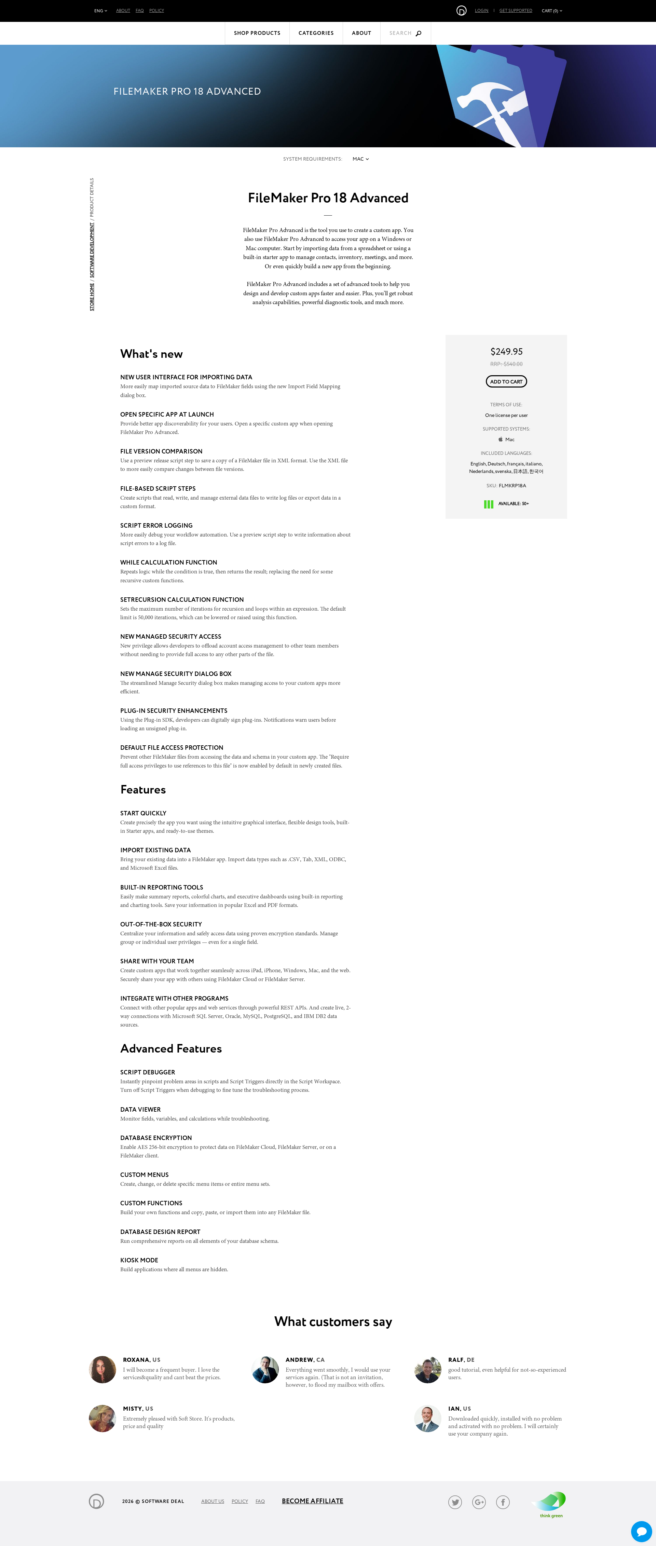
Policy (156, 11)
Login (482, 11)
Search (401, 33)
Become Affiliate (312, 1501)
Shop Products (257, 33)
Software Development (92, 250)
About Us (212, 1501)
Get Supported (516, 11)
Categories (316, 33)
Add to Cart (506, 382)
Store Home (92, 297)
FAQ (140, 11)
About (123, 11)
